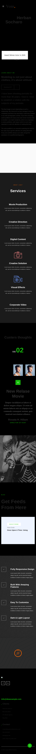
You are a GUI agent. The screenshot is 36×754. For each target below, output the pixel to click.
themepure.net (6, 735)
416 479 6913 (6, 732)
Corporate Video (18, 305)
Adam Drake (11, 527)
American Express (7, 708)
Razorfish (5, 718)
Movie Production (18, 204)
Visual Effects (18, 287)
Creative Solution (18, 263)
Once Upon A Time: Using (17, 530)
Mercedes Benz (7, 711)
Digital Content (18, 239)
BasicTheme (14, 524)
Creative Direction (18, 222)
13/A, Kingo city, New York (9, 738)
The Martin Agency (7, 714)
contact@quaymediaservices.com (11, 729)
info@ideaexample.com (11, 699)
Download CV (8, 87)
